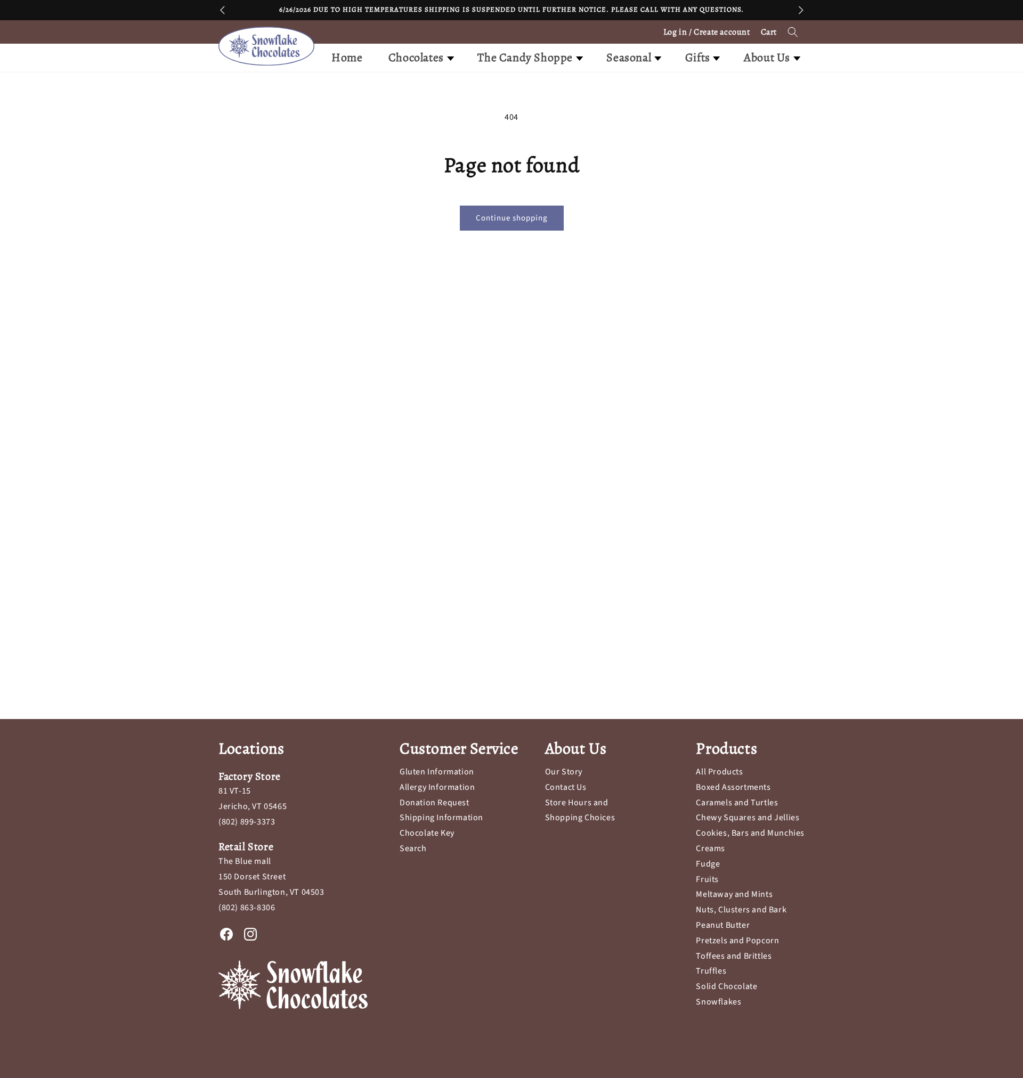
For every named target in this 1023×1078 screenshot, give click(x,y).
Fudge (708, 864)
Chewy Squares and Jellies (747, 817)
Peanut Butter (723, 925)
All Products (719, 772)
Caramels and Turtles (737, 802)
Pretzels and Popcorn (737, 940)
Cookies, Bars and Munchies (750, 833)
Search (413, 848)
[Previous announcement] (222, 10)
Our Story (563, 772)
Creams (710, 848)
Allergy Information (437, 787)
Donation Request (434, 802)
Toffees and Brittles (734, 956)
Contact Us (566, 787)
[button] (793, 32)
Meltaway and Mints (734, 894)
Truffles (711, 971)
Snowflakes (718, 1002)
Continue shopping (512, 218)
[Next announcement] (801, 10)
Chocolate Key (427, 833)
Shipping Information (441, 817)
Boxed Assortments (733, 787)
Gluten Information (437, 772)
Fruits (707, 879)
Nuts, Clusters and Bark (741, 910)
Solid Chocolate (726, 986)
